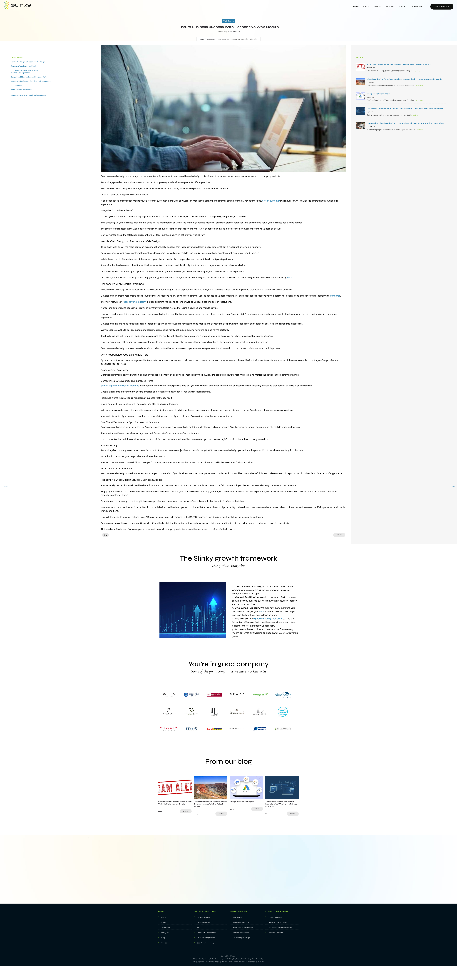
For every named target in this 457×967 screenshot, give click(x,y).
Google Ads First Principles (242, 802)
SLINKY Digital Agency (213, 962)
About (366, 6)
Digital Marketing (203, 922)
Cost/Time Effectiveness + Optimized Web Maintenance (31, 81)
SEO (261, 611)
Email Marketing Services (206, 938)
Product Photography (241, 933)
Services (377, 6)
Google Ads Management (206, 933)
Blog (163, 938)
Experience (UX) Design (241, 938)
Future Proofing (16, 85)
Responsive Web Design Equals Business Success (28, 95)
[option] (175, 795)
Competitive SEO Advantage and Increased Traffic (29, 77)
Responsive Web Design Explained (23, 66)
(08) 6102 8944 (418, 6)
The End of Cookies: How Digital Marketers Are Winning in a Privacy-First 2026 (281, 804)
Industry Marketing (275, 917)
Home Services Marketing (277, 922)
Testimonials (165, 928)
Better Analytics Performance (21, 89)
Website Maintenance (241, 922)
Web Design (210, 39)
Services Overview (203, 917)
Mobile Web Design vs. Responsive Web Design (28, 62)
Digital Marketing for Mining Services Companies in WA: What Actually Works (210, 804)
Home (355, 6)
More (160, 811)
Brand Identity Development (243, 928)
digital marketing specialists (267, 618)
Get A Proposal (442, 6)
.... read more (417, 71)
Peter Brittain (235, 32)
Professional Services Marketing (280, 928)
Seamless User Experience (20, 73)
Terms (230, 962)
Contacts (403, 6)
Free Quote (165, 933)
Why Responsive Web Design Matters (24, 70)
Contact (164, 943)
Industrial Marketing (275, 933)
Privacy (224, 962)
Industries (390, 6)
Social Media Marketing (205, 943)
